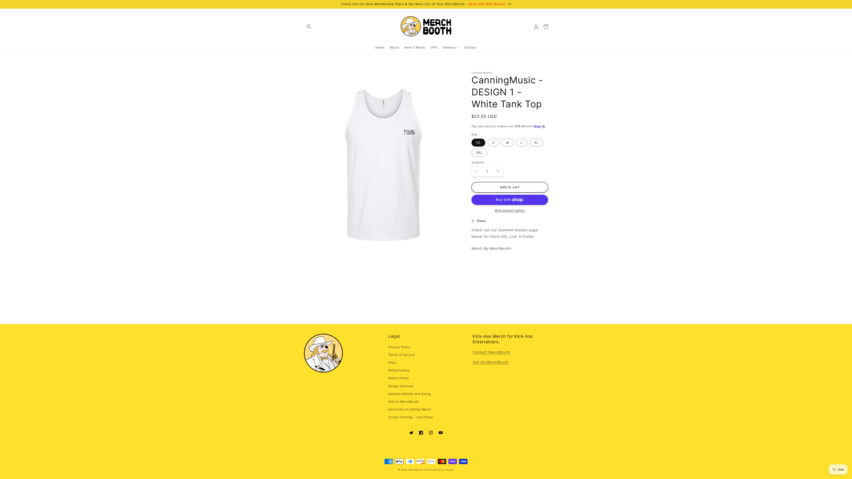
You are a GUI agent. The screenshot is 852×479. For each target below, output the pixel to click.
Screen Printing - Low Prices (410, 417)
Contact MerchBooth (491, 352)
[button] (309, 26)
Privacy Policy (399, 347)
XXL (479, 152)
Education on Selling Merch (409, 409)
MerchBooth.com (418, 469)
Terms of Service (401, 355)
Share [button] (481, 221)
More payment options (510, 210)
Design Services (401, 386)
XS (478, 142)
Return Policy (398, 378)
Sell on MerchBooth (403, 401)
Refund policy (399, 370)
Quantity (477, 162)
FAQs (392, 362)
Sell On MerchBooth (490, 362)
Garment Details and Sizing (409, 394)
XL (536, 142)
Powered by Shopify (442, 469)
